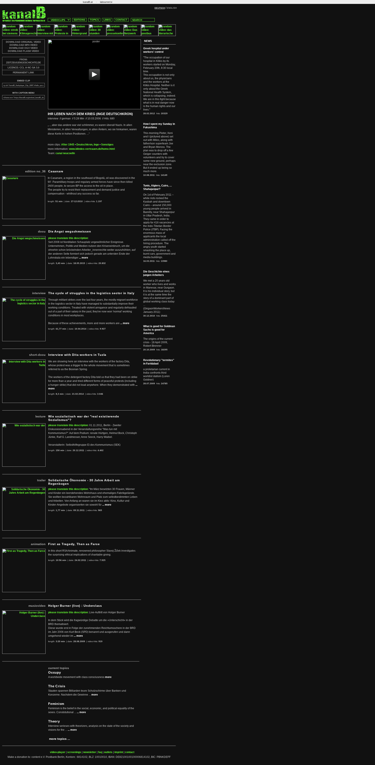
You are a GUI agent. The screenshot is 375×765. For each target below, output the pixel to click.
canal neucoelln (65, 153)
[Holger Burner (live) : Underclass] (24, 612)
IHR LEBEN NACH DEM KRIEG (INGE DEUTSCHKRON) (90, 114)
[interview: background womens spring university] (80, 35)
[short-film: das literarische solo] (167, 35)
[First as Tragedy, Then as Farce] (24, 550)
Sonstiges (107, 144)
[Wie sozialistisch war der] (24, 425)
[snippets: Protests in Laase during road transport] (63, 35)
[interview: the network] (132, 35)
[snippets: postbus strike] (149, 35)
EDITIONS (79, 19)
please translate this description (68, 238)
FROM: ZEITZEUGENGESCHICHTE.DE (23, 61)
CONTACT (121, 19)
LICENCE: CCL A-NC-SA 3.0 (23, 67)
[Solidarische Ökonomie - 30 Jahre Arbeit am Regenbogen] (24, 488)
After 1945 (67, 144)
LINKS (107, 19)
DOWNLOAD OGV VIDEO (23, 48)
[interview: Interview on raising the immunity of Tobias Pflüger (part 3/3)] (45, 35)
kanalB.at (88, 2)
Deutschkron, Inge (87, 144)
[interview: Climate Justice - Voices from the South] (28, 35)
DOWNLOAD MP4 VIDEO (24, 45)
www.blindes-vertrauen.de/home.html (92, 148)
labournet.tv (106, 2)
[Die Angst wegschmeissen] (24, 237)
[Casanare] (23, 177)
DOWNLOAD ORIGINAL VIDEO (23, 42)
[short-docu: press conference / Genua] (115, 35)
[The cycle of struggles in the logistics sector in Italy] (24, 299)
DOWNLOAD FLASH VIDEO (23, 51)
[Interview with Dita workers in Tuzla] (24, 361)
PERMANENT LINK (23, 72)
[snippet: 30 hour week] (97, 35)
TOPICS (94, 19)
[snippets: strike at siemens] (11, 35)
